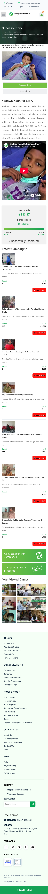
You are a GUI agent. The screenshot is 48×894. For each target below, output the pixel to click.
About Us (8, 735)
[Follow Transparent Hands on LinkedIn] (26, 847)
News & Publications (13, 742)
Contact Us (9, 746)
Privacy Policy (10, 769)
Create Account (33, 6)
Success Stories (11, 715)
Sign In (21, 6)
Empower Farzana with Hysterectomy (17, 395)
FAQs (6, 762)
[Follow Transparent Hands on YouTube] (32, 847)
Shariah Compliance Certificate (18, 722)
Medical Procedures (12, 677)
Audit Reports (10, 704)
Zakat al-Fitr (9, 654)
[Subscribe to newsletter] (32, 804)
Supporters (25, 91)
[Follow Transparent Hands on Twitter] (19, 847)
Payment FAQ (10, 766)
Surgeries (8, 674)
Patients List (9, 670)
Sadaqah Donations (12, 650)
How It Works (9, 697)
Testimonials (9, 712)
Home (4, 32)
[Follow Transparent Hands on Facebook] (6, 847)
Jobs (6, 749)
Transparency (10, 701)
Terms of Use (9, 773)
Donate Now (39, 290)
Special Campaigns (12, 681)
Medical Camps (10, 685)
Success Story (15, 32)
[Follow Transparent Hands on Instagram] (12, 847)
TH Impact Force (11, 738)
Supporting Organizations (15, 708)
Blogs (6, 719)
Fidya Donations (11, 658)
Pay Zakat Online (11, 647)
